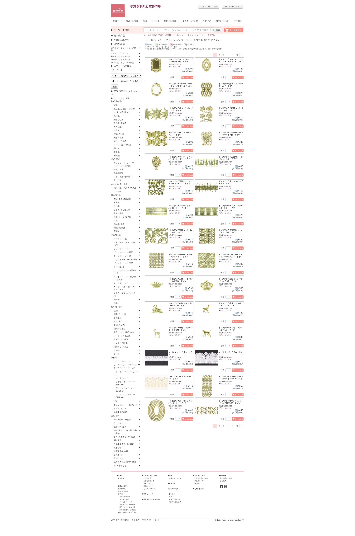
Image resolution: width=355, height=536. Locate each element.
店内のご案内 (170, 21)
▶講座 (170, 475)
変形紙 (117, 152)
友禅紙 (117, 202)
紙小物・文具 (117, 307)
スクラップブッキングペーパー (125, 294)
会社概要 (237, 21)
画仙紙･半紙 (119, 224)
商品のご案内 (132, 21)
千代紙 (117, 206)
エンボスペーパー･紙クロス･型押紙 (125, 278)
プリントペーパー (121, 249)
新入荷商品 (122, 489)
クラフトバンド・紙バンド (125, 405)
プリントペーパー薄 (122, 256)
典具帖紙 (117, 127)
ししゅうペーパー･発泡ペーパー (125, 271)
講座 (145, 21)
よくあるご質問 (190, 21)
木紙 (116, 303)
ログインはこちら (232, 6)
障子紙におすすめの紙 (120, 60)
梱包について (148, 486)
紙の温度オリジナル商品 (128, 510)
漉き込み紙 (118, 138)
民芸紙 (117, 116)
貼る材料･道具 (120, 427)
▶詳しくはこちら (174, 66)
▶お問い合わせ (198, 489)
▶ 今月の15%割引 (120, 40)
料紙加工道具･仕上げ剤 (124, 444)
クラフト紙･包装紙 (122, 177)
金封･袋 (117, 321)
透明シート (118, 458)
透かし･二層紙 (120, 141)
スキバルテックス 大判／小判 (125, 243)
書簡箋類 (117, 318)
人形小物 (117, 448)
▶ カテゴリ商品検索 (121, 66)
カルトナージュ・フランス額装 (123, 49)
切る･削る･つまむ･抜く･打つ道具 (125, 431)
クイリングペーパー (119, 53)
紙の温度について (226, 478)
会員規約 (135, 520)
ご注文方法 (147, 478)
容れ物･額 (118, 455)
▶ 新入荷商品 (118, 35)
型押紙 (117, 231)
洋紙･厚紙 (115, 159)
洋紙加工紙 (116, 235)
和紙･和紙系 (116, 101)
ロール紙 (117, 191)
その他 (117, 350)
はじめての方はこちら (209, 6)
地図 (170, 496)
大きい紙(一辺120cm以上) (125, 188)
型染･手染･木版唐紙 (122, 199)
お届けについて (149, 481)
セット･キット (120, 408)
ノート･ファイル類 (122, 336)
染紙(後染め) (119, 228)
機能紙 (117, 300)
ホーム (147, 35)
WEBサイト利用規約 (120, 520)
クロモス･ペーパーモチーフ (127, 373)
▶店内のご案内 (173, 489)
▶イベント (171, 483)
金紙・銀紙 (118, 213)
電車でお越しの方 (175, 502)
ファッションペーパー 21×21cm (126, 395)
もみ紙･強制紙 (120, 123)
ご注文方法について (201, 478)
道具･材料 (115, 416)
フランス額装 (124, 499)
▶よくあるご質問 (199, 475)
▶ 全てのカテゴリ (120, 98)
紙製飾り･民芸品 (121, 347)
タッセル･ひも (120, 423)
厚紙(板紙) (118, 173)
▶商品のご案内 (121, 486)
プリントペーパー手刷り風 (125, 260)
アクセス (206, 21)
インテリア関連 (120, 343)
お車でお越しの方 (175, 499)
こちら (165, 47)
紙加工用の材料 (120, 412)
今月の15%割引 (123, 491)
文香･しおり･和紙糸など (124, 332)
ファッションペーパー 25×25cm (126, 389)
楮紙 (116, 105)
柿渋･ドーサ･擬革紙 (122, 217)
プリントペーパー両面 (123, 252)
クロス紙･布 (119, 267)
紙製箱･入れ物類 (121, 339)
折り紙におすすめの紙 (120, 56)
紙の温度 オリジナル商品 (122, 63)
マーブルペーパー (121, 283)
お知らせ (117, 21)
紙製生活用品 (119, 329)
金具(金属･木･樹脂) (122, 420)
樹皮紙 (117, 156)
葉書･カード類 (120, 314)
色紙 (116, 311)
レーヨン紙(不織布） (123, 145)
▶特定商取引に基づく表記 (151, 499)
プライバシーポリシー (152, 520)
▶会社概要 (222, 475)
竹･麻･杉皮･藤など (122, 112)
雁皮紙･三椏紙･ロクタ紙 (124, 109)
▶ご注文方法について (149, 475)
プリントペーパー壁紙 (123, 263)
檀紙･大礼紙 (119, 134)
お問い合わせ (222, 21)
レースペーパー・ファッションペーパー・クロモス (125, 366)
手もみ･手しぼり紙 (122, 210)
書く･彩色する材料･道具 (124, 437)
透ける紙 (117, 180)
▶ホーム (119, 475)
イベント (155, 21)
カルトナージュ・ (126, 496)
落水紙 (117, 130)
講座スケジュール (175, 478)
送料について (148, 483)
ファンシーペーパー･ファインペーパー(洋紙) (125, 164)
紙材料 (114, 358)
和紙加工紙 (116, 195)
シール (117, 354)
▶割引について (147, 494)
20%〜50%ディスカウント (127, 512)
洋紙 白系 (118, 169)
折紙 (116, 401)
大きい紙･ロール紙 (119, 184)
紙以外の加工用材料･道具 (125, 462)
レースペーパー (122, 378)
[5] (237, 55)
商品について (199, 481)
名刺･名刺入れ (120, 325)
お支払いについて (150, 489)
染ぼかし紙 (118, 120)
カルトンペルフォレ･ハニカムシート (125, 288)
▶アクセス (171, 494)
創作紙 (117, 148)
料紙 (116, 220)
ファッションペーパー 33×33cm (126, 383)
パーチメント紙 (120, 239)
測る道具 (117, 440)
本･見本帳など (120, 466)
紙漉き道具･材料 (121, 451)
